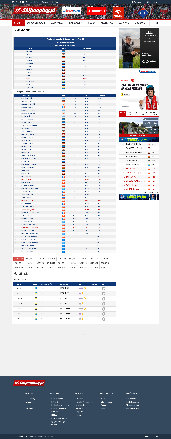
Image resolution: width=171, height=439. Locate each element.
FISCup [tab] (136, 114)
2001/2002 (94, 267)
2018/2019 (105, 259)
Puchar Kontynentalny (60, 405)
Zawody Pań (57, 23)
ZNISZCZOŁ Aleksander (135, 181)
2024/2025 (40, 259)
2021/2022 (72, 259)
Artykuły (29, 408)
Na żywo (54, 425)
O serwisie (140, 23)
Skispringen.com (132, 405)
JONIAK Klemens (133, 189)
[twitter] (13, 2)
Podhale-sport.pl (132, 402)
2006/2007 (40, 267)
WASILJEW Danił (132, 165)
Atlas (103, 399)
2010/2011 (94, 263)
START (17, 23)
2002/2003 (83, 267)
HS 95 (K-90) (65, 288)
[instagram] (20, 2)
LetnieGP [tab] (122, 114)
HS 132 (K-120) (66, 308)
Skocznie (29, 402)
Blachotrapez (106, 402)
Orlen (103, 408)
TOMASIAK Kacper (133, 173)
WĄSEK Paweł (131, 185)
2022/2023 (62, 259)
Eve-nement (131, 399)
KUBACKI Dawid (132, 177)
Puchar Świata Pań (58, 408)
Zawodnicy (30, 399)
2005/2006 (51, 267)
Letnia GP (55, 402)
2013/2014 (62, 263)
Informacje (80, 405)
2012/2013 (72, 263)
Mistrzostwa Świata (59, 418)
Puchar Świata (57, 399)
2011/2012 (83, 263)
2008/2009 (19, 267)
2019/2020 (94, 259)
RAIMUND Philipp (133, 156)
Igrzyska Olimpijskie (59, 422)
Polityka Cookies (151, 436)
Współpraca (81, 412)
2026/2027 (19, 259)
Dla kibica (124, 23)
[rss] (26, 2)
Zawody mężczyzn (35, 23)
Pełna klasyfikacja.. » (151, 192)
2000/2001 (105, 267)
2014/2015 (51, 263)
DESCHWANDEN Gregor (135, 152)
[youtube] (23, 2)
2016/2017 (29, 263)
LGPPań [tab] (142, 114)
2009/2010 (105, 263)
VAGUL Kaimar (132, 160)
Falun (43, 288)
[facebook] (16, 2)
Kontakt (55, 2)
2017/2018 (19, 263)
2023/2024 (51, 259)
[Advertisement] (138, 241)
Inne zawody (75, 23)
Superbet (105, 405)
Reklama (45, 2)
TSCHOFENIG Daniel (134, 148)
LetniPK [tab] (130, 114)
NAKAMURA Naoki (133, 144)
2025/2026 (29, 259)
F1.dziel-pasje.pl (132, 408)
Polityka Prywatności (84, 402)
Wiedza (91, 23)
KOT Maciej (130, 169)
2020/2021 (83, 259)
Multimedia (107, 23)
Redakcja (34, 2)
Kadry (28, 405)
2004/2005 (62, 267)
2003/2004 (72, 267)
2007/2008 (29, 267)
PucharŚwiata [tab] (155, 114)
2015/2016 (40, 263)
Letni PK (54, 412)
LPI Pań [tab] (149, 113)
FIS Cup (54, 415)
